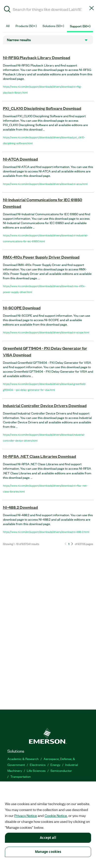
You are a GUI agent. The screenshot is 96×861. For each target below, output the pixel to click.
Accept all (48, 837)
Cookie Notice (56, 815)
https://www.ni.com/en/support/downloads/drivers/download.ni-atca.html (45, 184)
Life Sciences (36, 770)
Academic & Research (23, 758)
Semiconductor (61, 770)
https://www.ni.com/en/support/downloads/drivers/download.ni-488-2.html (46, 532)
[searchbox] (48, 9)
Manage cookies (48, 851)
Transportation (20, 776)
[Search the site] (7, 10)
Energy (55, 764)
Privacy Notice (25, 815)
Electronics (38, 764)
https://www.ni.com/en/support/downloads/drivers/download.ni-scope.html (46, 332)
